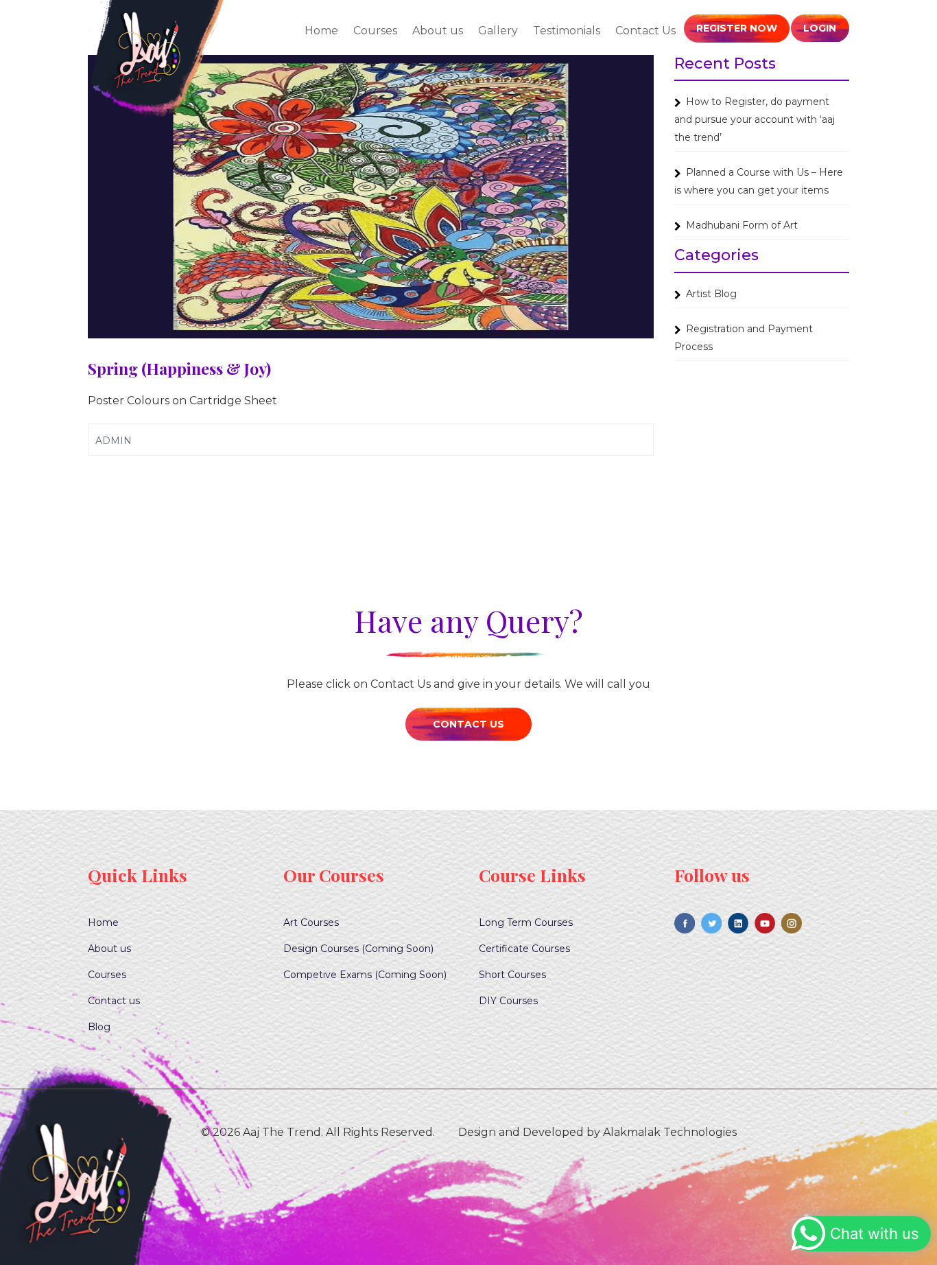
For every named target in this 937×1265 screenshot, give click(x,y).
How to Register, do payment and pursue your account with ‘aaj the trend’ (754, 119)
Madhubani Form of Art (742, 225)
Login (819, 28)
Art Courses (311, 922)
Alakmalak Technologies (670, 1132)
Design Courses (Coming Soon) (358, 948)
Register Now (736, 28)
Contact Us (645, 30)
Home (321, 30)
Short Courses (512, 974)
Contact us (114, 1001)
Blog (99, 1027)
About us (437, 30)
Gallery (498, 30)
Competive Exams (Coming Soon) (365, 974)
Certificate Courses (524, 948)
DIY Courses (508, 1001)
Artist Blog (711, 294)
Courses (375, 30)
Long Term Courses (526, 922)
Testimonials (566, 30)
